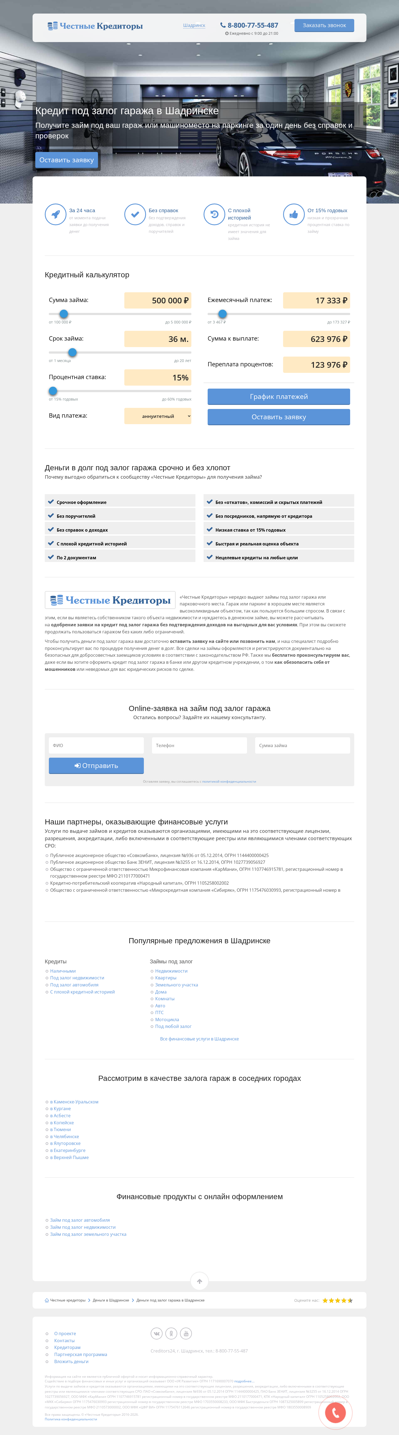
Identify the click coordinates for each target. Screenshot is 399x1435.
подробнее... (244, 1381)
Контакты (64, 1341)
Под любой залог (173, 1026)
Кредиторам (67, 1347)
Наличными (63, 971)
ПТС (159, 1012)
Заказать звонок (324, 25)
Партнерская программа (80, 1354)
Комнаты (165, 999)
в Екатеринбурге (68, 1150)
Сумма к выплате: (233, 338)
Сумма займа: (68, 299)
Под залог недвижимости (77, 978)
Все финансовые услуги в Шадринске (199, 1039)
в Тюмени (60, 1129)
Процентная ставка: (77, 376)
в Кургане (60, 1109)
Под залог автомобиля (74, 985)
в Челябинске (64, 1136)
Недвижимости (171, 971)
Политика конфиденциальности (71, 1419)
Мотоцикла (167, 1020)
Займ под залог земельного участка (88, 1234)
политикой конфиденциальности (229, 781)
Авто (160, 1006)
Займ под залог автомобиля (80, 1220)
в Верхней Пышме (69, 1157)
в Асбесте (60, 1116)
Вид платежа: (68, 415)
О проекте (65, 1333)
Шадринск (194, 25)
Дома (161, 992)
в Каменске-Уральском (74, 1102)
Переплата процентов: (240, 363)
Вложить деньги (71, 1361)
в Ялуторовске (65, 1143)
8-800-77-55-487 (253, 25)
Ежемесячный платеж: (240, 299)
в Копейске (62, 1123)
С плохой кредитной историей (82, 992)
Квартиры (165, 978)
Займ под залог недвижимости (83, 1227)
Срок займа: (66, 338)
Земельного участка (176, 985)
